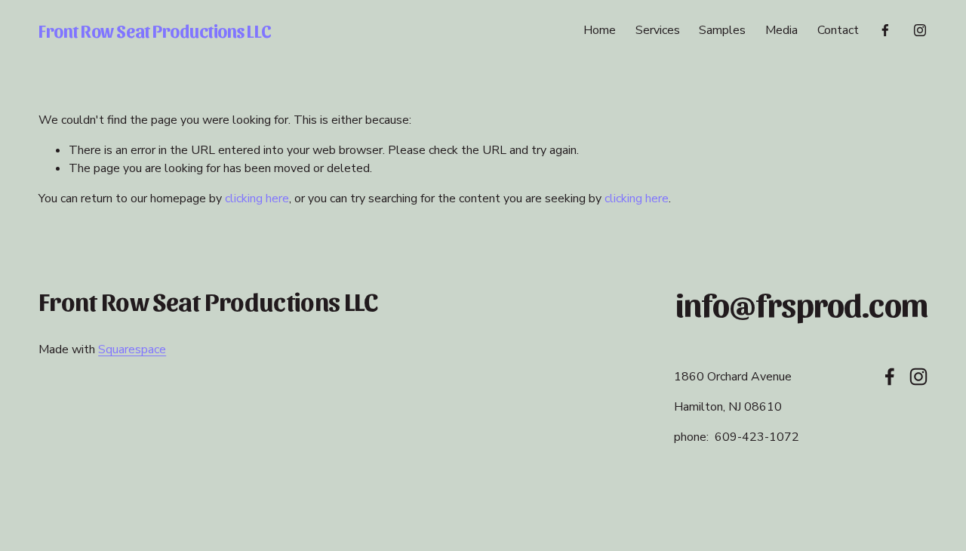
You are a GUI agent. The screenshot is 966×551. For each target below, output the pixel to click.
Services (657, 30)
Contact (838, 30)
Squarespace (132, 349)
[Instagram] (920, 30)
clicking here (257, 198)
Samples (722, 30)
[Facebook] (885, 30)
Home (599, 30)
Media (781, 30)
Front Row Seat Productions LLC (155, 30)
